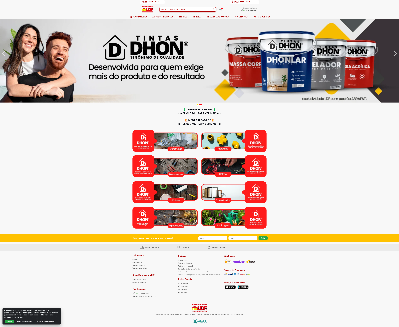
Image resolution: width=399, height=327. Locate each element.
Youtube (184, 293)
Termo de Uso (183, 260)
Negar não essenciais (24, 321)
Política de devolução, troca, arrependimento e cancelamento (199, 275)
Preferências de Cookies (45, 321)
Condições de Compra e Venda (189, 269)
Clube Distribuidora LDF (143, 275)
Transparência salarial (139, 268)
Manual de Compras (139, 282)
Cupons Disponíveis (139, 279)
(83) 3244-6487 (144, 293)
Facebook (184, 287)
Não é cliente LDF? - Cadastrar (241, 2)
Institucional (138, 255)
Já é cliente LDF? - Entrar (150, 2)
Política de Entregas (185, 263)
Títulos (185, 247)
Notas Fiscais (218, 247)
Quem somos (137, 262)
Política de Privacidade (185, 266)
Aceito (9, 321)
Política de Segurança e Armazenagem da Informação (196, 272)
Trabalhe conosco (138, 265)
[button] (197, 104)
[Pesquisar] (213, 9)
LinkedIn (184, 290)
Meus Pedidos (152, 247)
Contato (135, 259)
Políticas (182, 256)
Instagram (184, 284)
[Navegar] (4, 53)
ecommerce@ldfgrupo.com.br (145, 296)
